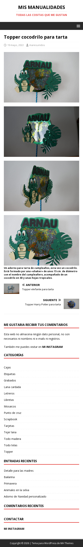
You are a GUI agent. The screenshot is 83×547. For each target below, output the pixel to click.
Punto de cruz (12, 413)
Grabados (10, 380)
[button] (77, 26)
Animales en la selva (16, 490)
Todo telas (10, 445)
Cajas (7, 367)
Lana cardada (12, 387)
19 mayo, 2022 (15, 45)
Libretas (9, 400)
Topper (8, 451)
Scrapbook (10, 419)
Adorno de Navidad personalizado (25, 496)
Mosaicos (10, 406)
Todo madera (12, 439)
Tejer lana (10, 432)
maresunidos (37, 45)
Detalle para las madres (19, 470)
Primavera (10, 483)
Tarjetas (9, 426)
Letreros (9, 393)
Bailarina (9, 477)
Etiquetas (9, 374)
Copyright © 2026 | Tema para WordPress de (35, 543)
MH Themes (66, 543)
